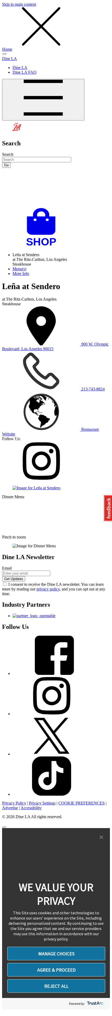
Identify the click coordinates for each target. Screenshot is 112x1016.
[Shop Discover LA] (43, 246)
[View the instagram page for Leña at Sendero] (41, 479)
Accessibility (31, 808)
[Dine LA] (17, 132)
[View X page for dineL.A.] (52, 754)
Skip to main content (19, 4)
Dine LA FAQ (24, 72)
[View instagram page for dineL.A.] (52, 713)
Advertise (10, 808)
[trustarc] (94, 1003)
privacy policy (48, 589)
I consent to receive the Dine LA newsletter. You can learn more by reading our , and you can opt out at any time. (53, 589)
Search (7, 154)
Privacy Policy (14, 803)
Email (7, 568)
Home (7, 49)
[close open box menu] (41, 44)
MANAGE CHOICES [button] (56, 954)
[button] (101, 837)
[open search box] (56, 188)
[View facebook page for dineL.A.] (52, 673)
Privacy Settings (42, 803)
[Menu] (43, 99)
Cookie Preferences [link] (81, 803)
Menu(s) (19, 269)
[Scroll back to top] (4, 827)
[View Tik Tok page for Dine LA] (52, 794)
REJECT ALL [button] (56, 986)
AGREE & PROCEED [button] (56, 970)
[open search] (56, 188)
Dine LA (9, 58)
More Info (21, 273)
